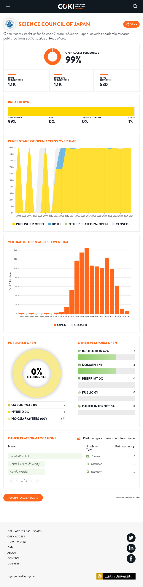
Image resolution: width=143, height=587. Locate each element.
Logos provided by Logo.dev (21, 576)
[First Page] (11, 481)
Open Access (16, 536)
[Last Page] (37, 481)
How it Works (16, 542)
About (11, 553)
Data (10, 547)
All (78, 438)
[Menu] (8, 6)
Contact (13, 558)
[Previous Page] (17, 481)
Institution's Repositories (120, 438)
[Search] (135, 6)
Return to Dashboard (23, 498)
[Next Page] (31, 481)
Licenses (13, 563)
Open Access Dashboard (24, 531)
